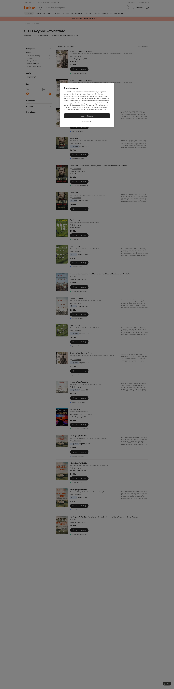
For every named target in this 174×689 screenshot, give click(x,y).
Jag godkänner (87, 116)
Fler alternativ (87, 122)
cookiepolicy (101, 109)
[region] (87, 105)
